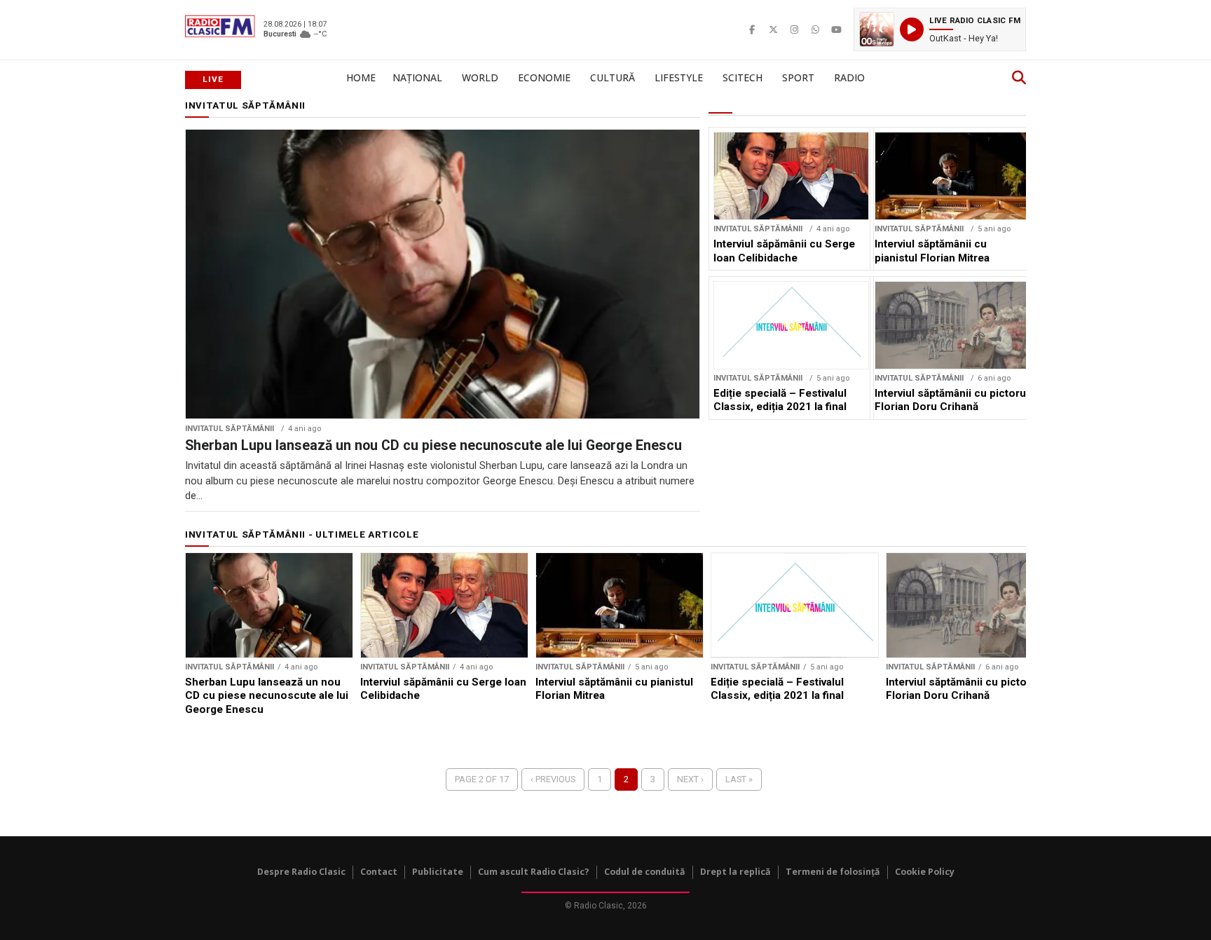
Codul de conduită (644, 872)
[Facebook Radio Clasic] (752, 29)
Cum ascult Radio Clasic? (533, 872)
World (480, 77)
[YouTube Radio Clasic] (836, 29)
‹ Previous (553, 779)
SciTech (742, 77)
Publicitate (437, 872)
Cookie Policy (925, 872)
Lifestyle (679, 77)
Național (417, 77)
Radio (849, 77)
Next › (690, 779)
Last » (739, 779)
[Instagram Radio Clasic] (794, 29)
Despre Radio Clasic (301, 872)
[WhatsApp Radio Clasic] (815, 29)
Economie (544, 77)
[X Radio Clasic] (773, 29)
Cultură (612, 77)
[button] (940, 29)
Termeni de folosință (833, 872)
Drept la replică (735, 872)
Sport (798, 77)
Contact (378, 872)
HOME (361, 77)
